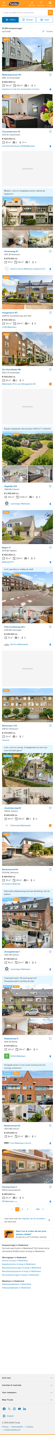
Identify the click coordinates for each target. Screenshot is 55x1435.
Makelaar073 (8, 562)
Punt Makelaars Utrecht (20, 1143)
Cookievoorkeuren (12, 1430)
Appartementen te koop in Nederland (18, 1264)
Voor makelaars (9, 1392)
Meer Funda (7, 1400)
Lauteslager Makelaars (20, 503)
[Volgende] (43, 1209)
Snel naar (6, 1378)
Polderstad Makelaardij (20, 825)
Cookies (29, 1427)
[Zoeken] (50, 12)
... (32, 1209)
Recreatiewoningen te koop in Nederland (20, 1275)
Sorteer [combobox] (49, 31)
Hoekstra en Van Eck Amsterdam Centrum (21, 89)
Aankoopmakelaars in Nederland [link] (16, 1284)
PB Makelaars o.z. (10, 1201)
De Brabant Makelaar (11, 884)
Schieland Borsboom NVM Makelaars (18, 146)
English (10, 1416)
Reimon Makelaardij (19, 644)
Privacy (5, 1427)
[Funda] (17, 3)
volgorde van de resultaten (33, 1218)
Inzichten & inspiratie (11, 1385)
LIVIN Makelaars (9, 327)
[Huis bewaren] (50, 74)
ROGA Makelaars (17, 1056)
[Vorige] (12, 1209)
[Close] (49, 1220)
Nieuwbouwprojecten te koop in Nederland (21, 1271)
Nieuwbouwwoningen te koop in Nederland (21, 1267)
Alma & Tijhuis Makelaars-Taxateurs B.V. (28, 269)
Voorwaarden (17, 1427)
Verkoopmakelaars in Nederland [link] (16, 1288)
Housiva (5, 740)
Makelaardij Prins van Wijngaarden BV (19, 384)
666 (38, 1209)
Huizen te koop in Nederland (15, 1260)
